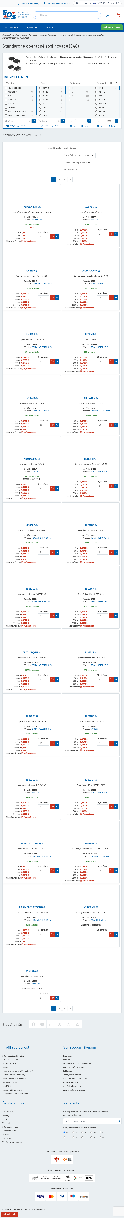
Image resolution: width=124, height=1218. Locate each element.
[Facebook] (33, 1024)
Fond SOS (6, 1086)
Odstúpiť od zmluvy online (74, 1086)
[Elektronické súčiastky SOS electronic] (16, 14)
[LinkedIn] (51, 1024)
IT (84, 1137)
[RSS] (77, 1024)
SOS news (6, 1138)
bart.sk (43, 1209)
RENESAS (95, 220)
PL (75, 1137)
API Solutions (7, 1112)
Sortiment (33, 35)
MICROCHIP (37, 220)
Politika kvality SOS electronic (14, 1078)
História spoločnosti (10, 1082)
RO (66, 1137)
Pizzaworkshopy (9, 1130)
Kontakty (6, 1067)
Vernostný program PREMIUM (75, 1078)
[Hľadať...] (36, 15)
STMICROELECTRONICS (42, 283)
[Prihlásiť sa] (107, 16)
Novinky (5, 1115)
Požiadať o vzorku (111, 27)
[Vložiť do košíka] (52, 236)
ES (93, 1137)
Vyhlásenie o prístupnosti (12, 1142)
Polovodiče (43, 35)
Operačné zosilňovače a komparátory (90, 35)
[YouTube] (42, 1024)
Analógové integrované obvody (61, 35)
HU (85, 1132)
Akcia (4, 1119)
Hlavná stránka (21, 35)
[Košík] (117, 14)
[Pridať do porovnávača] (39, 207)
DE (103, 1132)
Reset (23, 125)
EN (94, 1132)
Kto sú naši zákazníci (10, 1059)
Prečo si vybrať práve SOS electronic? (17, 1071)
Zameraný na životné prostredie (15, 1093)
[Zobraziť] (57, 236)
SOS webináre (8, 1134)
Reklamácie (68, 1071)
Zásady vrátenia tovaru (72, 1074)
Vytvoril (35, 1209)
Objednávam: (43, 232)
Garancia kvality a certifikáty (13, 1074)
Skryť (12, 125)
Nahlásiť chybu (10, 1214)
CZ (75, 1132)
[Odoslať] (34, 121)
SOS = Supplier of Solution (13, 1056)
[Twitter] (59, 1024)
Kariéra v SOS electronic (12, 1090)
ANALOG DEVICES (98, 920)
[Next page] (70, 179)
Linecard (66, 1059)
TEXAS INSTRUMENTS (100, 283)
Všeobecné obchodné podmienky (77, 1063)
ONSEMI (35, 472)
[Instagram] (68, 1024)
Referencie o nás (9, 1063)
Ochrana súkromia (70, 1082)
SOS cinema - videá (10, 1127)
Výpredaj (6, 1123)
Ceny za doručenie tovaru (73, 1067)
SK (66, 1132)
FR (102, 1137)
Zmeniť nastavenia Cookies (74, 1090)
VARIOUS (94, 729)
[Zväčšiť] (32, 82)
